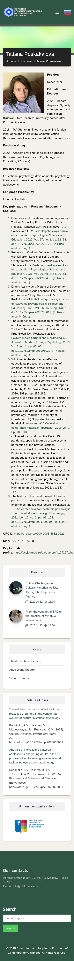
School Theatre (19, 678)
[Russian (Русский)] (67, 12)
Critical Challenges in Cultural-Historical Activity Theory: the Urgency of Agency (41, 590)
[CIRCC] (23, 12)
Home (12, 61)
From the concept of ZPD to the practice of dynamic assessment (43, 616)
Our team (26, 61)
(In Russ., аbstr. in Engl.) (41, 346)
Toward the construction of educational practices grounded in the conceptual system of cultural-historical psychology (34, 713)
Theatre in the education (25, 661)
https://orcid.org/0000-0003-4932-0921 (39, 533)
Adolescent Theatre (22, 669)
